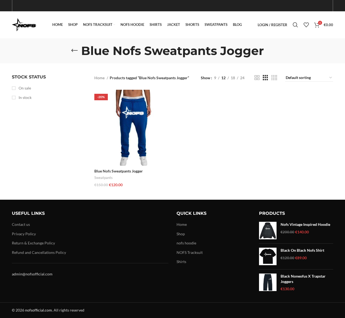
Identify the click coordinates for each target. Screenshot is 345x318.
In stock (25, 97)
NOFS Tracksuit (190, 252)
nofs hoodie (186, 243)
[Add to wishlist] (166, 123)
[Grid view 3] (265, 77)
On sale (24, 88)
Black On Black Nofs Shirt (302, 250)
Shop (181, 233)
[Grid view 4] (274, 77)
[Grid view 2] (257, 77)
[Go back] (74, 50)
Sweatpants (103, 177)
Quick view (166, 111)
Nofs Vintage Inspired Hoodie (305, 224)
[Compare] (166, 98)
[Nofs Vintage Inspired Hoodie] (268, 230)
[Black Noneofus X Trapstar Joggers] (268, 283)
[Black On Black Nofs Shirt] (268, 256)
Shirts (181, 261)
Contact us (21, 224)
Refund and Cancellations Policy (39, 252)
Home (99, 77)
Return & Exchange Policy (33, 243)
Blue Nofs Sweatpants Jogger (118, 171)
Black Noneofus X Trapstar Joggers (303, 279)
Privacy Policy (24, 233)
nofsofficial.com (38, 310)
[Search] (295, 24)
